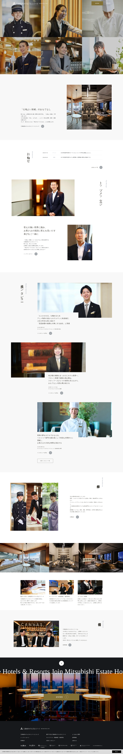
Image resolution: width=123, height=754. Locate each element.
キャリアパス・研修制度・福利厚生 (55, 737)
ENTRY (97, 3)
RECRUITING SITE (45, 728)
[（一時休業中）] (42, 746)
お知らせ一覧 (94, 167)
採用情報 (65, 644)
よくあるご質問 (76, 734)
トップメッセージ (28, 253)
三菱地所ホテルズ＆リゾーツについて (30, 126)
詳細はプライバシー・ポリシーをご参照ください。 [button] (90, 751)
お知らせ (74, 740)
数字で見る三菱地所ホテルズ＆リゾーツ (56, 734)
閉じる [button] (116, 751)
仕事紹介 (72, 517)
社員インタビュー (50, 740)
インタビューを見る (42, 333)
